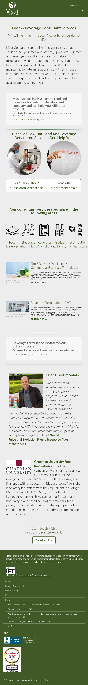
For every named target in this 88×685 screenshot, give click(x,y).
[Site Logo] (12, 8)
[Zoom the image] (44, 225)
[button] (82, 10)
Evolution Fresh (33, 439)
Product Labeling (60, 244)
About (7, 581)
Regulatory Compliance (46, 244)
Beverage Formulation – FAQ (20, 609)
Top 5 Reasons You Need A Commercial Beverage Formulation (34, 604)
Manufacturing (11, 590)
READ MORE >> (39, 282)
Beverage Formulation (30, 244)
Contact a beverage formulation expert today (34, 354)
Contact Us (44, 540)
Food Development (15, 244)
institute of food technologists (35, 575)
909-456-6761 (75, 5)
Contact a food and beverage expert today (32, 119)
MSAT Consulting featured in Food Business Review (30, 621)
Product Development (14, 586)
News (7, 600)
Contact (8, 626)
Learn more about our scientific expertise (26, 185)
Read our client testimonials (63, 185)
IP (6, 595)
